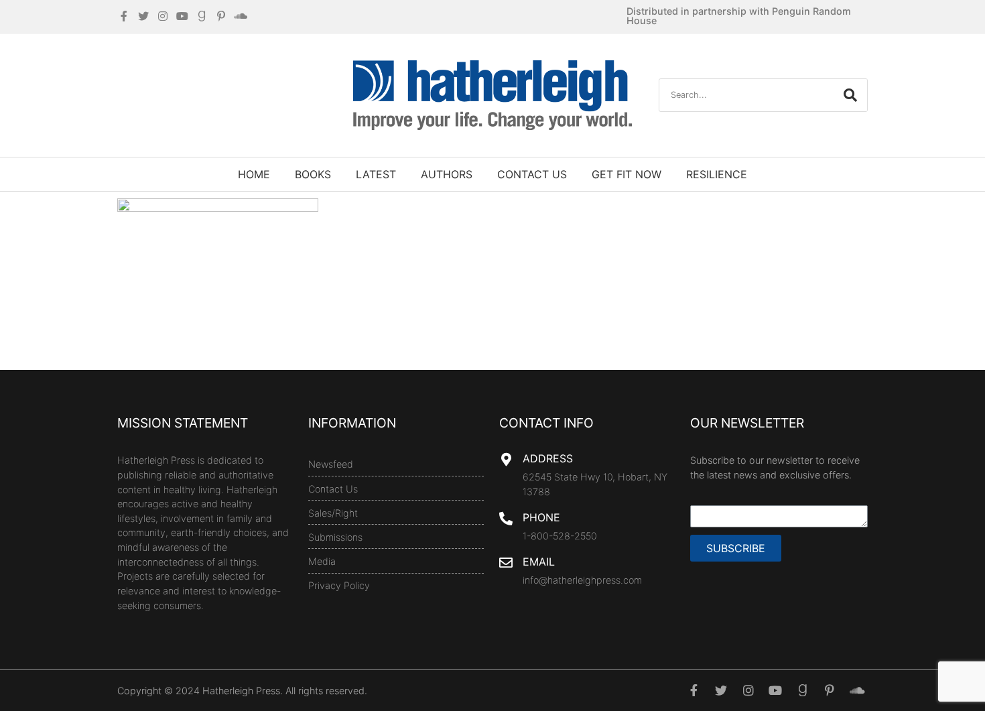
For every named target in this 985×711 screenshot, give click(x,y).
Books (313, 174)
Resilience (716, 174)
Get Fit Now (626, 174)
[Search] (850, 95)
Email (539, 561)
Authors (446, 174)
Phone (541, 517)
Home (254, 174)
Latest (376, 174)
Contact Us (532, 174)
